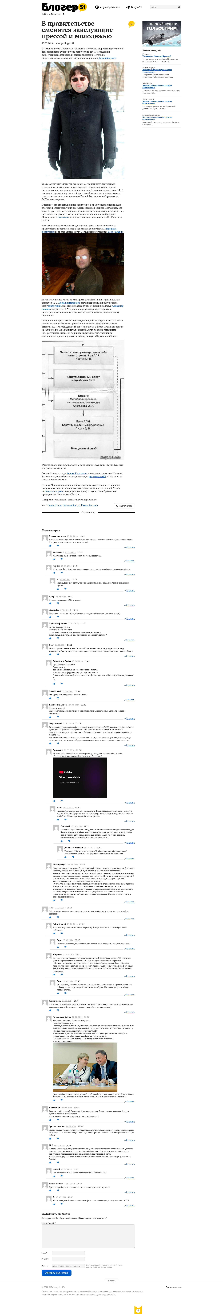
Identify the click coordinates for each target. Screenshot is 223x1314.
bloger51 (136, 7)
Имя (44, 1253)
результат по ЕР (97, 476)
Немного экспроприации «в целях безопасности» (157, 71)
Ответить (130, 547)
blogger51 (69, 43)
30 (131, 24)
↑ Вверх (111, 1281)
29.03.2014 (66, 1169)
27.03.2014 (72, 536)
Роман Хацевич (107, 57)
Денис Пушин (115, 231)
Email (45, 1259)
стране (59, 491)
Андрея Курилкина (77, 473)
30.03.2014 (65, 579)
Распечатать (125, 506)
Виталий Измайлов (69, 302)
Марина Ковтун (71, 505)
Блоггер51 (64, 7)
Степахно (63, 217)
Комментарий (49, 1223)
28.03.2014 (66, 566)
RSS (64, 14)
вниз (138, 1310)
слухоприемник (110, 7)
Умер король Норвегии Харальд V (156, 56)
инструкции (54, 305)
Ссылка (45, 1266)
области (49, 491)
